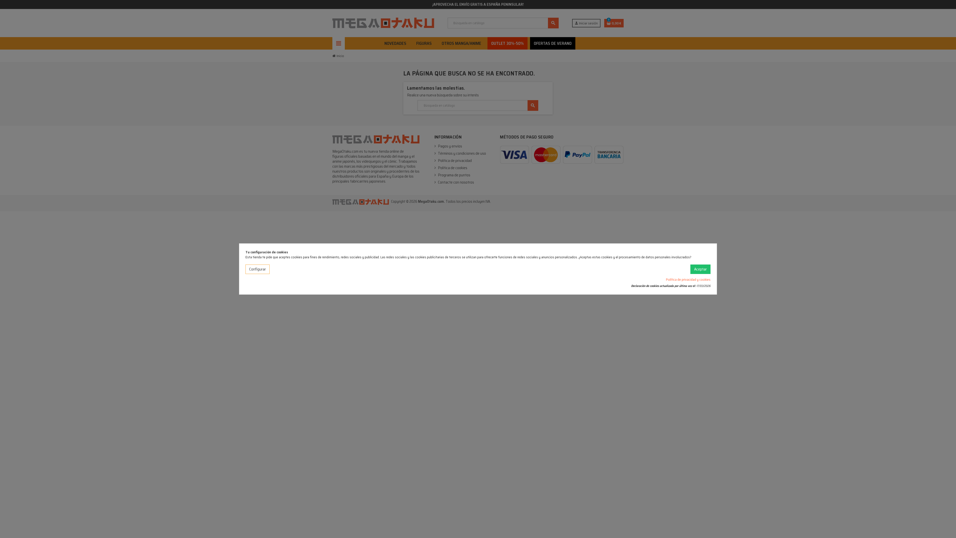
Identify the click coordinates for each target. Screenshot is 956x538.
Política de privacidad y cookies (688, 279)
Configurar (257, 269)
